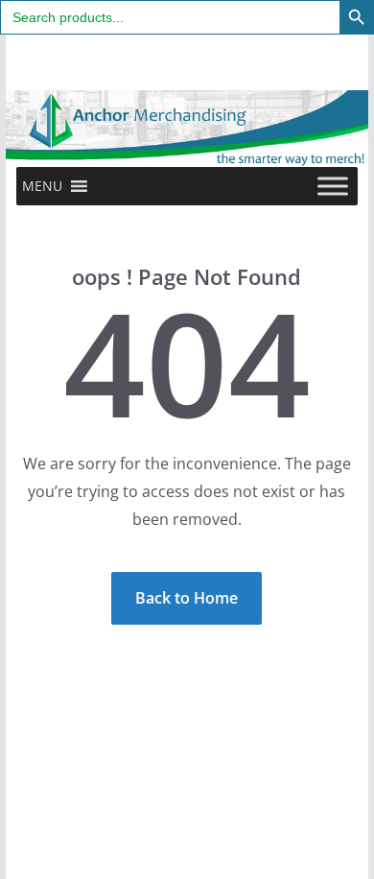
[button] (42, 186)
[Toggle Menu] (332, 186)
